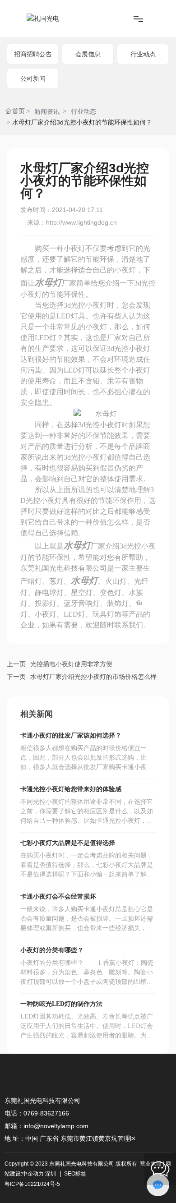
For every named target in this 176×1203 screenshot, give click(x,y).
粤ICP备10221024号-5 (32, 1184)
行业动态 (143, 54)
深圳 (50, 1174)
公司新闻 (33, 78)
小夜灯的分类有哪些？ (51, 950)
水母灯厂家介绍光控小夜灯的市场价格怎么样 (93, 676)
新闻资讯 (47, 111)
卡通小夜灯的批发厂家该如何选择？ (70, 735)
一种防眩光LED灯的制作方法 (61, 1003)
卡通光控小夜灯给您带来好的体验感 (70, 789)
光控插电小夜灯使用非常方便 (71, 664)
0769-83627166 (46, 1113)
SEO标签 (74, 1174)
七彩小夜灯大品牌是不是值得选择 (67, 842)
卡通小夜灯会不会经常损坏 (58, 896)
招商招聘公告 (33, 54)
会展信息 (88, 54)
